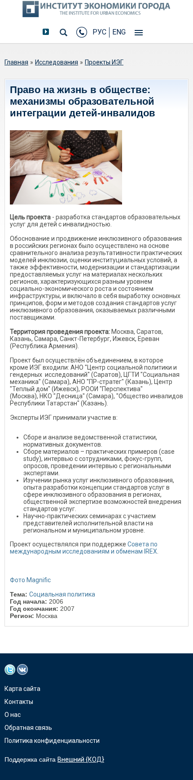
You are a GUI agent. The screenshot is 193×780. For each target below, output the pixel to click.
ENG (119, 32)
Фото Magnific (30, 580)
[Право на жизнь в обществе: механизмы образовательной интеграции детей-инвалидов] (66, 167)
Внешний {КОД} (80, 759)
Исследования (56, 62)
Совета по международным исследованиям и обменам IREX (84, 548)
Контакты (18, 701)
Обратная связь (28, 727)
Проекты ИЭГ (104, 62)
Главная (16, 62)
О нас (12, 714)
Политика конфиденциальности (52, 740)
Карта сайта (22, 688)
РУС (99, 32)
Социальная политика (62, 594)
